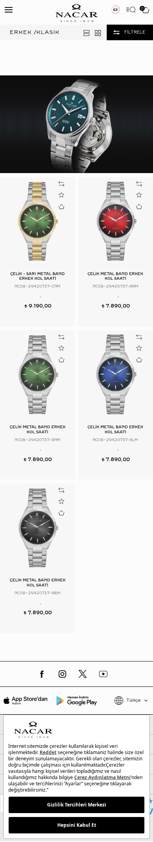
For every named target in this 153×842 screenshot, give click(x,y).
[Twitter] (82, 674)
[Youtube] (103, 674)
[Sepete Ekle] (61, 206)
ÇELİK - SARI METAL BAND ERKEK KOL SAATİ (37, 276)
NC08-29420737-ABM (37, 593)
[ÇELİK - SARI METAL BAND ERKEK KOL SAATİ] (37, 221)
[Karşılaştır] (61, 184)
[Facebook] (42, 674)
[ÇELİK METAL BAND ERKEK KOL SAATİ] (115, 221)
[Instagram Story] (115, 9)
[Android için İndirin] (76, 700)
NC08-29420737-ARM (115, 286)
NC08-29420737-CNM (37, 286)
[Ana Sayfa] (76, 12)
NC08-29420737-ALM (115, 440)
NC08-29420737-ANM (37, 440)
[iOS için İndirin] (25, 700)
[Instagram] (62, 674)
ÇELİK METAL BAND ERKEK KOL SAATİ (115, 276)
